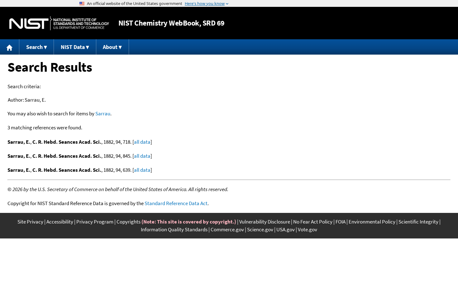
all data (142, 141)
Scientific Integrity (418, 221)
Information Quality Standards (174, 229)
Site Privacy (30, 221)
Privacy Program (94, 221)
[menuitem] (9, 47)
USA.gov (285, 229)
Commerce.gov (227, 229)
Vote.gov (307, 229)
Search (34, 46)
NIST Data (73, 46)
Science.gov (260, 229)
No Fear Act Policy (312, 221)
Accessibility (59, 221)
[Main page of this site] (9, 47)
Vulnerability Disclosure (264, 221)
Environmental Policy (372, 221)
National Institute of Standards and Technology (59, 23)
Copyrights (129, 221)
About (110, 46)
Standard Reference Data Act (176, 203)
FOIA (341, 221)
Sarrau (102, 113)
